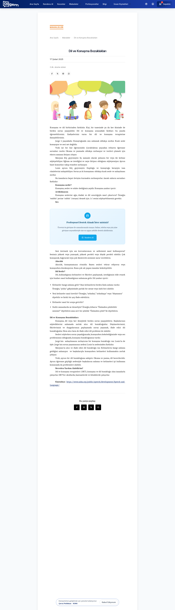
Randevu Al (48, 4)
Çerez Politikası (65, 603)
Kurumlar (61, 4)
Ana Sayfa (34, 4)
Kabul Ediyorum (109, 602)
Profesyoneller (92, 4)
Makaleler (66, 38)
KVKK (75, 603)
